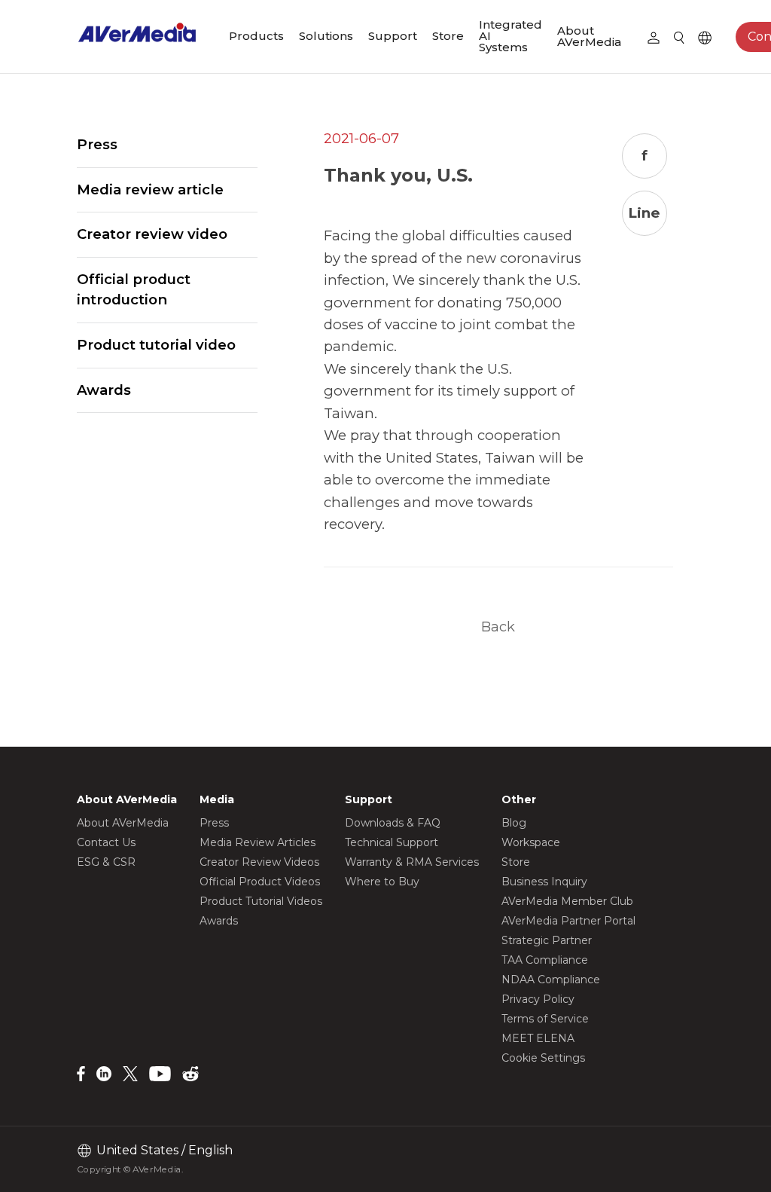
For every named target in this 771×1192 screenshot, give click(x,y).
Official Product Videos (260, 881)
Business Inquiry (544, 881)
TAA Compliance (544, 960)
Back (498, 626)
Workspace (530, 842)
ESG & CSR (106, 862)
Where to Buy (382, 881)
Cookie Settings (543, 1058)
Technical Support (391, 842)
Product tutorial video (156, 344)
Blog (513, 823)
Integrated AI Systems (510, 35)
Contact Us (106, 842)
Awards (104, 390)
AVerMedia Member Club (567, 901)
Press (97, 144)
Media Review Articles (257, 842)
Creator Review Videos (259, 862)
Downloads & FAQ (392, 823)
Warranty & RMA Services (412, 862)
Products (256, 36)
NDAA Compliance (550, 979)
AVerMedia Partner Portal (568, 921)
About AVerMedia (589, 36)
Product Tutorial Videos (261, 901)
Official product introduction (133, 289)
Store (448, 36)
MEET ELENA (537, 1038)
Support (392, 36)
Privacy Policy (537, 999)
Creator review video (152, 234)
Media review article (150, 189)
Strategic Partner (546, 940)
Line (644, 213)
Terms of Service (545, 1018)
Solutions (326, 36)
